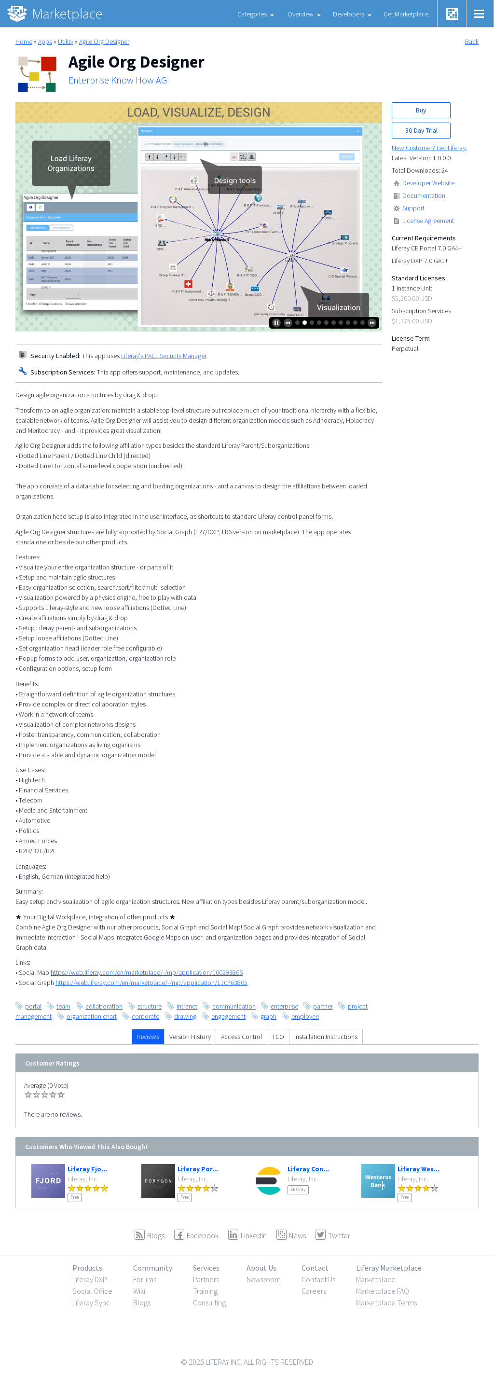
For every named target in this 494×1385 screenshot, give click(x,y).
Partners (206, 1279)
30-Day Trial (421, 130)
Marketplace (376, 1279)
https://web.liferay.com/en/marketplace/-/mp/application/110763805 (151, 982)
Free (74, 1197)
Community (152, 1268)
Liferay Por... (198, 1168)
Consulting (209, 1302)
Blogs (142, 1302)
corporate (145, 1016)
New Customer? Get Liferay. (429, 147)
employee (305, 1016)
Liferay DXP (89, 1279)
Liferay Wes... (418, 1168)
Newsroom (264, 1279)
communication (234, 1006)
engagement (228, 1016)
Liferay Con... (308, 1168)
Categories (252, 14)
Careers (314, 1291)
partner (323, 1006)
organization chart (92, 1016)
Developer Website (428, 183)
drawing (185, 1016)
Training (205, 1291)
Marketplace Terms (386, 1302)
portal (33, 1006)
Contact (315, 1268)
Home (23, 41)
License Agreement (428, 220)
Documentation (423, 195)
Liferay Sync (91, 1302)
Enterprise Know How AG (118, 80)
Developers (348, 14)
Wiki (139, 1291)
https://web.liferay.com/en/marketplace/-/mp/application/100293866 (147, 972)
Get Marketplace (406, 14)
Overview (301, 14)
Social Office (92, 1291)
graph (268, 1016)
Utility (65, 41)
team (63, 1006)
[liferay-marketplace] (55, 13)
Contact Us (318, 1279)
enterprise (284, 1006)
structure (149, 1006)
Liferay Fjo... (87, 1168)
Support (413, 208)
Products (87, 1268)
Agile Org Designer (104, 41)
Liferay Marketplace (389, 1268)
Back (472, 41)
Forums (144, 1279)
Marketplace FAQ (382, 1291)
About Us (261, 1268)
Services (206, 1268)
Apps (45, 41)
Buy (421, 110)
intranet (187, 1006)
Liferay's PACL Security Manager (163, 355)
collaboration (104, 1006)
